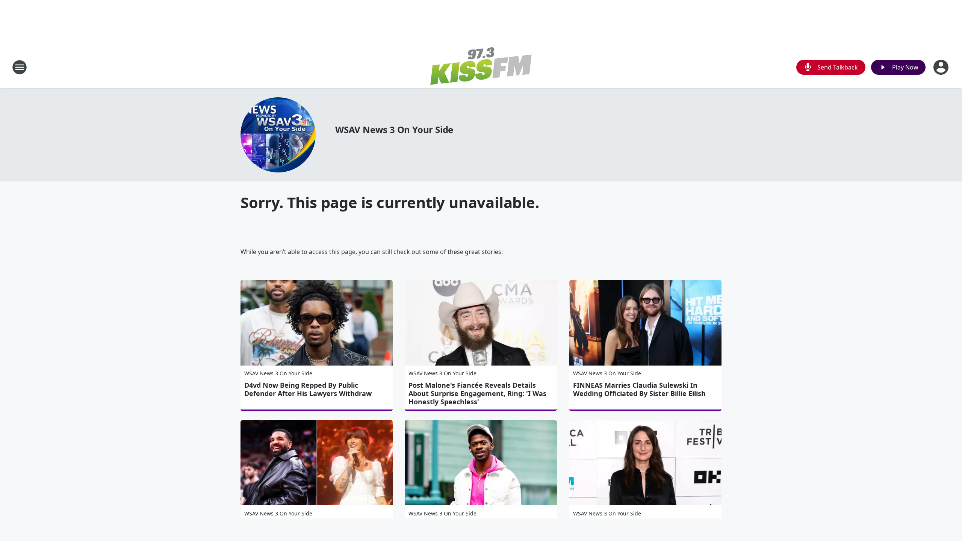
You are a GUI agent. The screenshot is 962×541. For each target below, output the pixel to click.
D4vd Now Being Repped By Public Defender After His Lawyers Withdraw (308, 389)
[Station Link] (481, 67)
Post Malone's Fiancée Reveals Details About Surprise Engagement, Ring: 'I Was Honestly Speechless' (477, 393)
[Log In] (941, 67)
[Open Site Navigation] (19, 67)
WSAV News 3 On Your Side (394, 129)
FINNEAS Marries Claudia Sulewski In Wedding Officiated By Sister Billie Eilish (639, 389)
